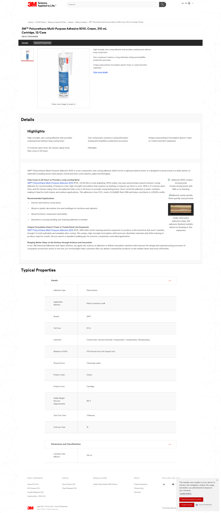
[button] (203, 505)
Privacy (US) (49, 506)
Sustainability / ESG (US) (36, 496)
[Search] (162, 4)
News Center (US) (68, 484)
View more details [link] (100, 72)
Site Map (137, 492)
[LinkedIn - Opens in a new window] (164, 484)
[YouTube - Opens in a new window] (173, 484)
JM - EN (184, 3)
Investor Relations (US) (35, 492)
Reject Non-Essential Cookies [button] (191, 499)
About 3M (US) (32, 484)
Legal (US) (40, 506)
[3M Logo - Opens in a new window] (42, 4)
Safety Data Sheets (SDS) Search (105, 484)
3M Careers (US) (33, 488)
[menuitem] (25, 43)
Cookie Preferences (60, 506)
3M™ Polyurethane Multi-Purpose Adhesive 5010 (50, 183)
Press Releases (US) (69, 488)
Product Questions (140, 484)
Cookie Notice (185, 494)
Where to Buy (139, 488)
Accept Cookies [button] (186, 505)
